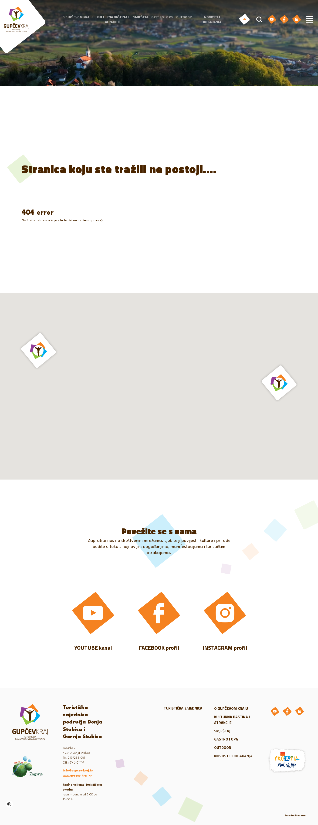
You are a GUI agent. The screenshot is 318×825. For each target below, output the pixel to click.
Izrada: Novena (295, 816)
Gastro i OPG (162, 16)
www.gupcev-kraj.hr (77, 775)
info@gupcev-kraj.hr (78, 770)
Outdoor (184, 16)
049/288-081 (76, 758)
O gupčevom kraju (77, 16)
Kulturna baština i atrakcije (113, 19)
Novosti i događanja (212, 19)
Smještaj (140, 16)
